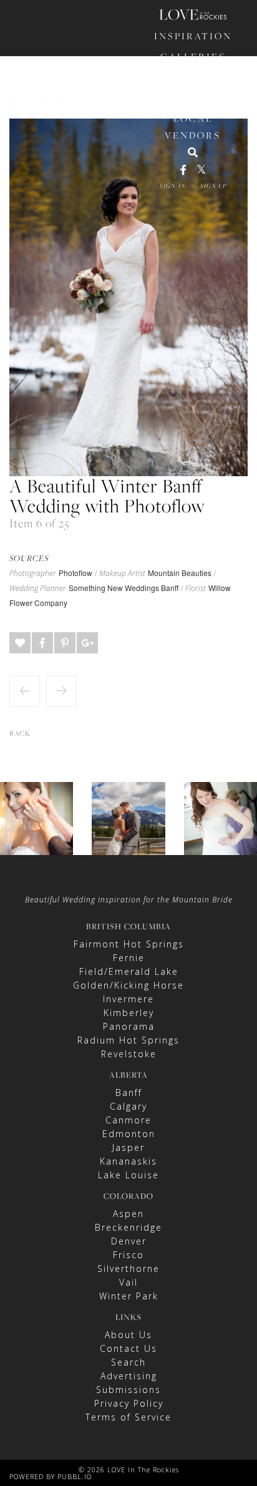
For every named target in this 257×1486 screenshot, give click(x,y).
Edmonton (128, 1134)
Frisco (128, 1255)
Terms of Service (128, 1417)
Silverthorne (128, 1268)
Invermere (128, 999)
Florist (195, 588)
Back (20, 733)
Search (128, 1362)
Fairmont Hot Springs (129, 944)
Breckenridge (128, 1227)
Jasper (128, 1147)
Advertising (128, 1376)
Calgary (128, 1106)
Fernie (129, 958)
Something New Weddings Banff (123, 587)
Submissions (128, 1390)
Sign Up (213, 186)
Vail (128, 1282)
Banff (128, 1092)
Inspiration (193, 35)
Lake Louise (128, 1175)
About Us (128, 1335)
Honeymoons (192, 97)
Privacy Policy (128, 1403)
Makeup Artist (122, 573)
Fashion (193, 77)
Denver (129, 1241)
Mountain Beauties (179, 572)
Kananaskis (128, 1161)
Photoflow (75, 572)
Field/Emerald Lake (128, 971)
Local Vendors (193, 127)
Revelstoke (129, 1054)
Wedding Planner (37, 588)
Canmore (128, 1120)
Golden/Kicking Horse (128, 985)
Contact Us (128, 1348)
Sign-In (173, 186)
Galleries (193, 56)
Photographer (32, 573)
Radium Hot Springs (128, 1040)
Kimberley (129, 1013)
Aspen (128, 1214)
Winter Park (128, 1296)
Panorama (129, 1026)
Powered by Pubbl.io (50, 1476)
